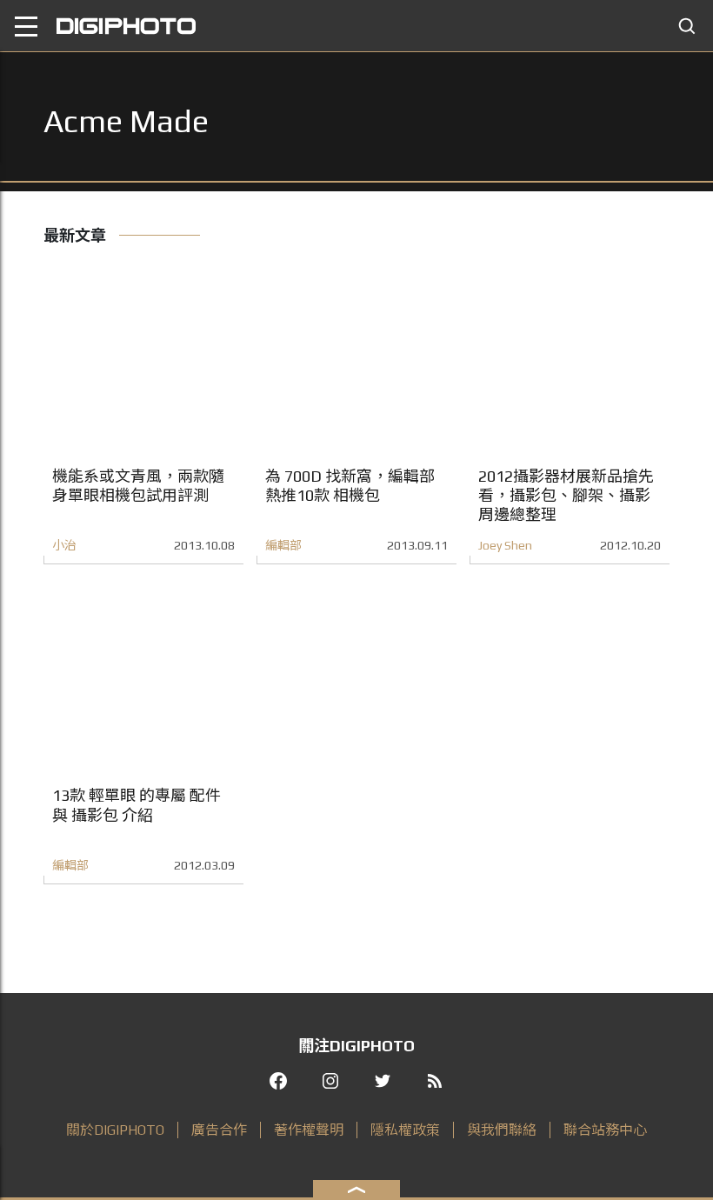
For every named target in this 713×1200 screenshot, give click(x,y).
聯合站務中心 (605, 1130)
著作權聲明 (308, 1130)
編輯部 (283, 545)
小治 (64, 545)
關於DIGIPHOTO (115, 1130)
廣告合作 (219, 1130)
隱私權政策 (405, 1130)
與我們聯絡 (501, 1130)
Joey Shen (505, 545)
